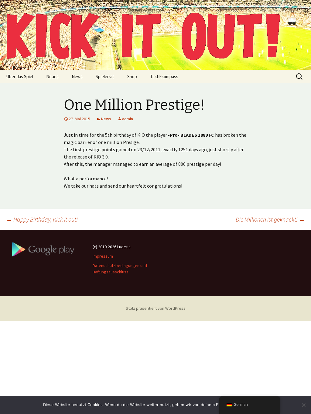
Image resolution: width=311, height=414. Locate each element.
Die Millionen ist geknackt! (270, 219)
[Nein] (303, 405)
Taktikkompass (164, 76)
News (77, 76)
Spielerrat (105, 76)
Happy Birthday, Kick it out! (42, 219)
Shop (132, 76)
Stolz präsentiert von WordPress (156, 308)
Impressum (103, 256)
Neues (52, 76)
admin (127, 119)
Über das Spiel (19, 76)
